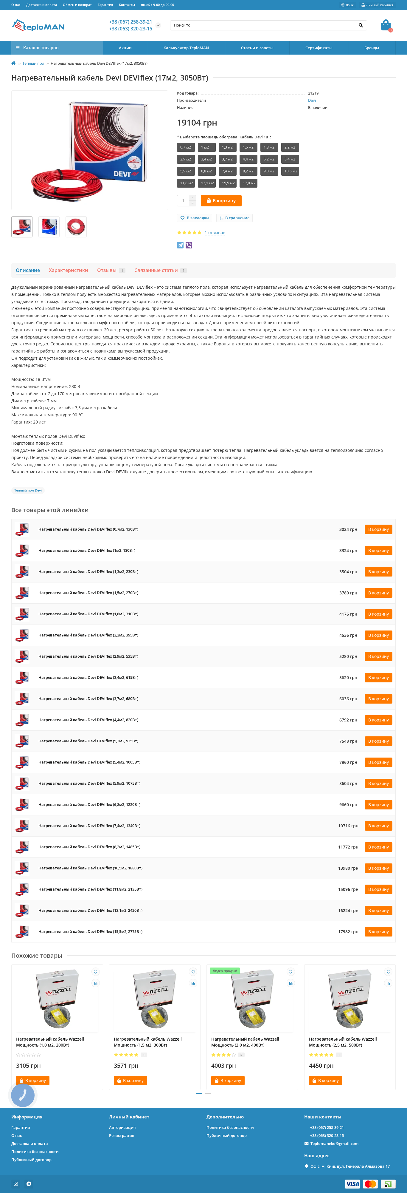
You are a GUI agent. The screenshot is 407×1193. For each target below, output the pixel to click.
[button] (199, 1093)
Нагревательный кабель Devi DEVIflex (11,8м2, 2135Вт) (90, 889)
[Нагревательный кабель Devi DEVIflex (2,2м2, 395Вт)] (22, 635)
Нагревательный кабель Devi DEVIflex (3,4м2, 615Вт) (88, 677)
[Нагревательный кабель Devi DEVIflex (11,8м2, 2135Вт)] (22, 889)
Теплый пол (33, 63)
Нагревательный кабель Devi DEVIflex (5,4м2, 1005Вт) (89, 762)
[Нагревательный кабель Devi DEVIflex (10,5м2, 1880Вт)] (22, 868)
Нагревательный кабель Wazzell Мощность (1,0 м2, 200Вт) (50, 1042)
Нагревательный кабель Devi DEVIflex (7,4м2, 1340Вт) (89, 825)
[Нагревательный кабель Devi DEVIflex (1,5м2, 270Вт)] (22, 592)
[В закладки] (95, 972)
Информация (27, 1117)
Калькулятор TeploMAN (186, 47)
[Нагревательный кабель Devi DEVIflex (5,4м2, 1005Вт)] (22, 762)
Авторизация (122, 1127)
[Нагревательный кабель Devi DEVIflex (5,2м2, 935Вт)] (22, 741)
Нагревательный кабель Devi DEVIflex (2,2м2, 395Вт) (88, 635)
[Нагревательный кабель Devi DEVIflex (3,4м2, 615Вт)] (22, 677)
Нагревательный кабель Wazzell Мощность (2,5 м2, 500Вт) (343, 1042)
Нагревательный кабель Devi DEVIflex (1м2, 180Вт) (86, 550)
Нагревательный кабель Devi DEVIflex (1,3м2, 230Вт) (88, 571)
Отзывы (110, 270)
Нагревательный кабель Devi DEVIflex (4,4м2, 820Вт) (88, 719)
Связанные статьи (159, 270)
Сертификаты (319, 47)
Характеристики (68, 270)
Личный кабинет (129, 1117)
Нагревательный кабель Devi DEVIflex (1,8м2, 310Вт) (88, 613)
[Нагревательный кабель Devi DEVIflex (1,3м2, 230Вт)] (22, 571)
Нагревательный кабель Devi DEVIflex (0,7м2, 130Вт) (88, 529)
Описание (28, 270)
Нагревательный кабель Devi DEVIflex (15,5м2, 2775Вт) (90, 931)
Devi (312, 100)
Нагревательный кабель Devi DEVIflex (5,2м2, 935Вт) (88, 741)
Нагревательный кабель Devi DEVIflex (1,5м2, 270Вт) (88, 592)
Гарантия (105, 4)
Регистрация (121, 1135)
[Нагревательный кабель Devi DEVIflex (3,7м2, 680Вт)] (22, 698)
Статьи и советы (257, 47)
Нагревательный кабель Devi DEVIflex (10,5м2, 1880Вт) (90, 868)
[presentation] (12, 1025)
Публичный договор (31, 1159)
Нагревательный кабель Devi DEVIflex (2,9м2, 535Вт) (88, 656)
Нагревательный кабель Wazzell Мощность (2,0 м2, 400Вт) (245, 1042)
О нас (15, 4)
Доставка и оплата (41, 4)
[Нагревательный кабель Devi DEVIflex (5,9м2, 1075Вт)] (22, 783)
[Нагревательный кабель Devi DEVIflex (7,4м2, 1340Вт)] (22, 825)
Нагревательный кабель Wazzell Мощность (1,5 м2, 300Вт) (148, 1042)
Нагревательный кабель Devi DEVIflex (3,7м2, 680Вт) (88, 698)
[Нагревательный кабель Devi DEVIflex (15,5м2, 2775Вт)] (22, 931)
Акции (125, 47)
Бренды (371, 47)
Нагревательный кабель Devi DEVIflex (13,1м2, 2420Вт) (90, 910)
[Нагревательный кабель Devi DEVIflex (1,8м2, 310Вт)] (22, 613)
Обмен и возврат (77, 4)
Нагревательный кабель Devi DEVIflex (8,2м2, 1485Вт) (89, 846)
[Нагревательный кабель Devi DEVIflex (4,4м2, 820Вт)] (22, 719)
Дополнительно (225, 1117)
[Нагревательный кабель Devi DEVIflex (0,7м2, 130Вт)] (22, 529)
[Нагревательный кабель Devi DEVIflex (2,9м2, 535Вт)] (22, 656)
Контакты (127, 4)
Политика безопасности (35, 1151)
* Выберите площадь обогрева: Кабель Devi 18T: (224, 137)
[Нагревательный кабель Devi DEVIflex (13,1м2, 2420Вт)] (22, 910)
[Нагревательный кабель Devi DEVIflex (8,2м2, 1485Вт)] (22, 846)
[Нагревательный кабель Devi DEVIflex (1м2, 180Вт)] (22, 550)
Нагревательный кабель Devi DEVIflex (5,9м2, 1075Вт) (89, 783)
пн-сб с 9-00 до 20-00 (157, 4)
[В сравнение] (95, 983)
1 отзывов (215, 232)
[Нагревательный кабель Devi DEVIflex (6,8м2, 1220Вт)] (22, 804)
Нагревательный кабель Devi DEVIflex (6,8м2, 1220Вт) (89, 804)
